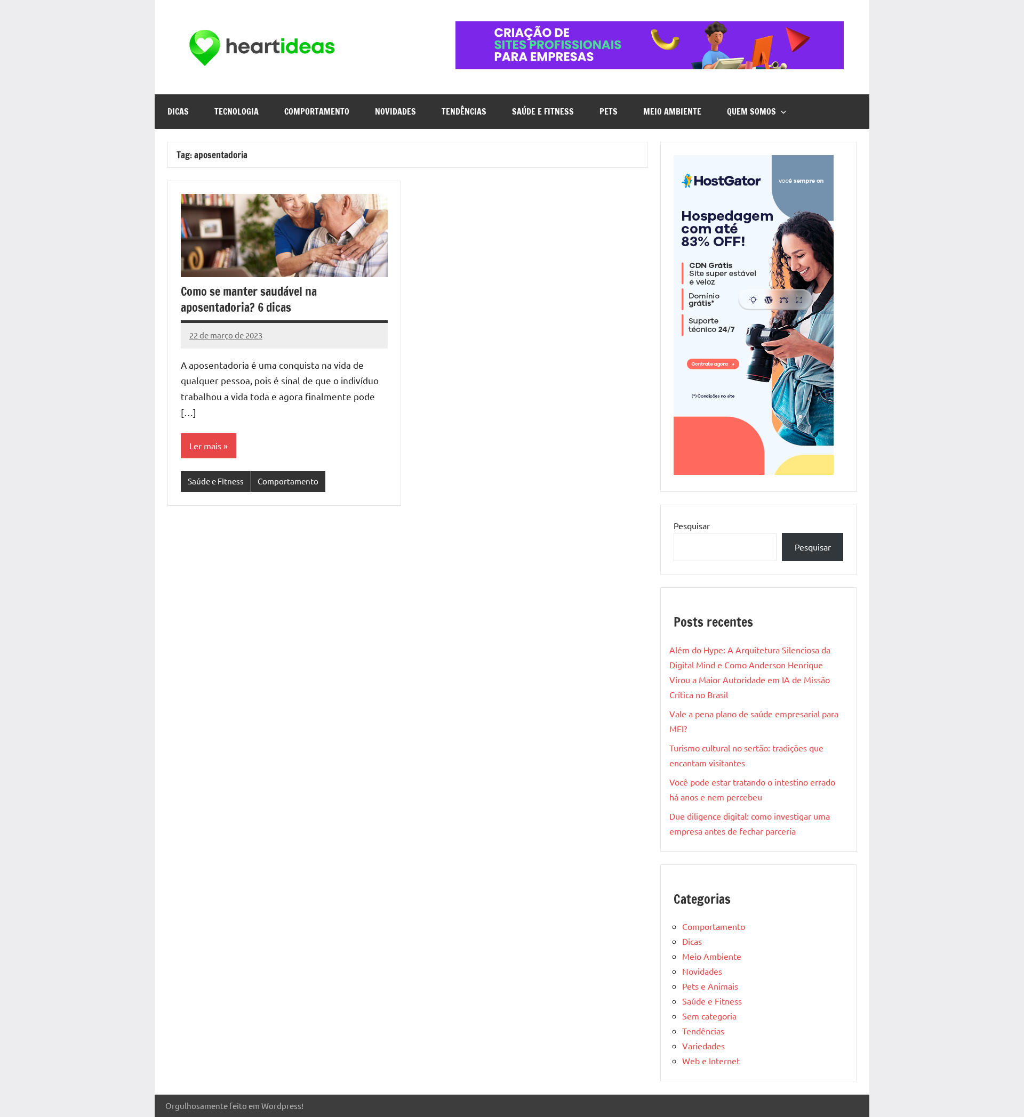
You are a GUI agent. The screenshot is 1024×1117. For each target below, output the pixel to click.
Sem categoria (709, 1015)
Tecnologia (236, 111)
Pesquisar (692, 525)
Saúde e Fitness (543, 111)
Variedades (703, 1045)
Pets (608, 111)
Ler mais (205, 445)
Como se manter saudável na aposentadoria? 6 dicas (249, 299)
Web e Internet (711, 1060)
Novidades (395, 111)
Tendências (464, 111)
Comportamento (316, 111)
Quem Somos (751, 111)
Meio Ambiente (672, 111)
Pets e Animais (710, 986)
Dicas (178, 111)
